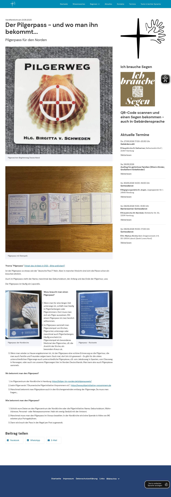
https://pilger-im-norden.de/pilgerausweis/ (72, 381)
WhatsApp (35, 440)
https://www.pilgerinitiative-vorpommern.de (91, 385)
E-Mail (54, 440)
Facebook (14, 440)
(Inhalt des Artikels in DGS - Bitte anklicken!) (44, 265)
